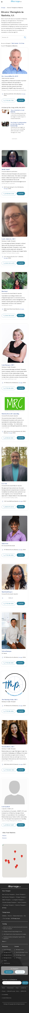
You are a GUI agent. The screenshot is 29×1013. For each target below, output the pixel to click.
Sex (25, 915)
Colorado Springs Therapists (9, 902)
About (3, 988)
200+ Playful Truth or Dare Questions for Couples (15, 934)
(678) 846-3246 (9, 193)
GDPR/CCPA (23, 991)
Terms (17, 991)
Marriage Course (20, 949)
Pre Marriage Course (20, 955)
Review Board (10, 988)
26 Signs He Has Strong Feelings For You (13, 931)
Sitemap (5, 1004)
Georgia (23, 94)
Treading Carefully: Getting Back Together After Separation (14, 937)
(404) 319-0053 (9, 315)
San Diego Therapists (8, 905)
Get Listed (9, 972)
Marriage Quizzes (8, 955)
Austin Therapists (22, 902)
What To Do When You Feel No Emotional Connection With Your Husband (15, 927)
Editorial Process (11, 991)
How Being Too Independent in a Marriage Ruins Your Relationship (18, 124)
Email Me (21, 100)
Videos (5, 960)
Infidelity (4, 915)
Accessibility (5, 994)
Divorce (10, 915)
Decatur (4, 838)
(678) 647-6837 (9, 825)
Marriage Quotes (7, 957)
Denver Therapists (20, 894)
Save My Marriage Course (22, 952)
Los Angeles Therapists (17, 899)
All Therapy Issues (15, 918)
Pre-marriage (6, 918)
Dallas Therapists (6, 899)
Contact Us (23, 988)
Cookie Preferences (6, 998)
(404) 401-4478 (9, 263)
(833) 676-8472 (9, 507)
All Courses (18, 957)
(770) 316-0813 (9, 388)
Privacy (3, 991)
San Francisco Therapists (8, 897)
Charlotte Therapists (20, 905)
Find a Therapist (6, 891)
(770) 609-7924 (9, 770)
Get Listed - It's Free (18, 43)
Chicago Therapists (21, 897)
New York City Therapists (8, 894)
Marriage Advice (7, 952)
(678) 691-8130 (9, 438)
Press (17, 988)
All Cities (4, 907)
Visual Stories (7, 963)
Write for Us (20, 972)
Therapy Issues (6, 912)
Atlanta (4, 835)
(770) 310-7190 (9, 100)
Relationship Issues (17, 915)
